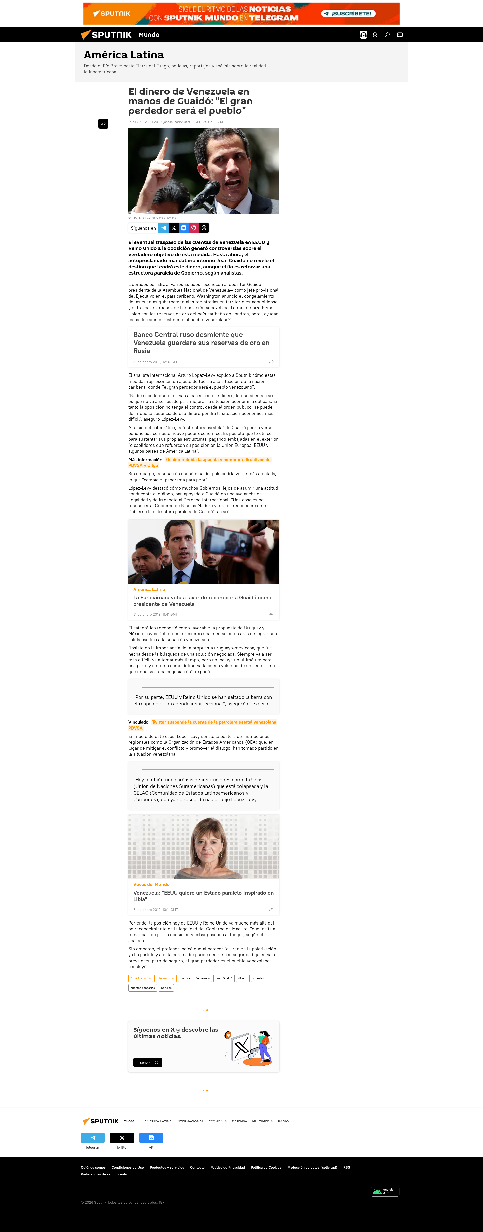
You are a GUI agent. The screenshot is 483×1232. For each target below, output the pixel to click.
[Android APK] (385, 1192)
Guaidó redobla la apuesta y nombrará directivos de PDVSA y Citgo (200, 462)
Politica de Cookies (266, 1167)
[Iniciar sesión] (375, 35)
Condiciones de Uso (128, 1167)
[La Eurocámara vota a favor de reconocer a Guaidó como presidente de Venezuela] (203, 552)
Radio (283, 1121)
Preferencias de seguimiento (104, 1174)
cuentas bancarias (143, 988)
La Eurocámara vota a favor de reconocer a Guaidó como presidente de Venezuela (202, 600)
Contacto (197, 1167)
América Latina (149, 589)
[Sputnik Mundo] (108, 41)
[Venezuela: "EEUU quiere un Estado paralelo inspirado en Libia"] (203, 847)
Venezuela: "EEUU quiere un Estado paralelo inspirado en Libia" (203, 895)
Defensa (239, 1121)
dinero (242, 978)
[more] (271, 361)
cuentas (258, 978)
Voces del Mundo (151, 884)
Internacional (165, 978)
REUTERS (138, 217)
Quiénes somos (93, 1167)
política (185, 978)
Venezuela (203, 978)
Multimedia (262, 1121)
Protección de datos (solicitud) (312, 1167)
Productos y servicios (167, 1167)
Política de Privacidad (228, 1167)
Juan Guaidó (224, 978)
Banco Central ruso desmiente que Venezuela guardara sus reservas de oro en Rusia (201, 342)
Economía (218, 1121)
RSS (346, 1167)
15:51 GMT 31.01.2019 (145, 122)
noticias (166, 988)
